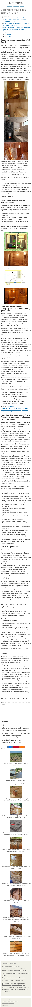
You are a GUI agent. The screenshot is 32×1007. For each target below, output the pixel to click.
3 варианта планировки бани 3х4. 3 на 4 (14, 18)
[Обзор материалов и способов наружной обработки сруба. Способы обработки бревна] (16, 882)
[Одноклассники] (22, 747)
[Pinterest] (16, 747)
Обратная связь (5, 1005)
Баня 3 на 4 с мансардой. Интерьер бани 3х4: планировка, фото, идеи (16, 24)
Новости (16, 6)
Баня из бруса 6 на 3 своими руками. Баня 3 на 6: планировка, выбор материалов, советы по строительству (15, 989)
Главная (9, 6)
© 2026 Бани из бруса (6, 999)
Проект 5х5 (8, 35)
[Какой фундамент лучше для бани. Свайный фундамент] (16, 761)
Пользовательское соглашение (12, 1001)
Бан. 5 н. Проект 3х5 (9, 31)
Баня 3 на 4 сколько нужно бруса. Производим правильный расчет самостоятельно (16, 28)
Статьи (22, 6)
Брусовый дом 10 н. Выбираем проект (13, 980)
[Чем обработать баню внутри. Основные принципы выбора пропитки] (16, 865)
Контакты (4, 1001)
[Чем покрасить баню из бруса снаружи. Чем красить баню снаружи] (16, 934)
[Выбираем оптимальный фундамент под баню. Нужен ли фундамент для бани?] (16, 814)
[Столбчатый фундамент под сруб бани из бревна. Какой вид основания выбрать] (16, 848)
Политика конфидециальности (8, 1003)
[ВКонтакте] (10, 747)
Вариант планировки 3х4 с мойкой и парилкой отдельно (15, 20)
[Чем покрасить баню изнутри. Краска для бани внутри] (16, 899)
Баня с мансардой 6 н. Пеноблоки (11, 966)
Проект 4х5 (8, 33)
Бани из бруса (16, 3)
